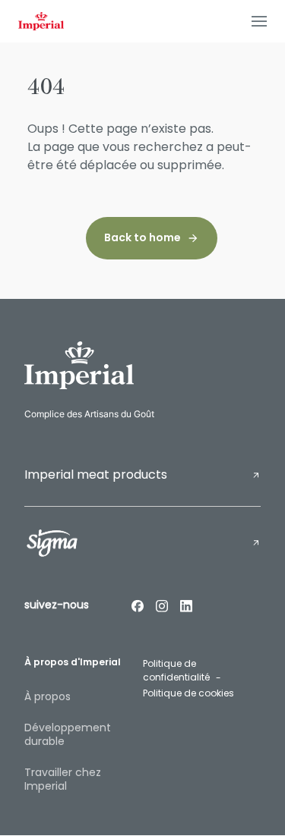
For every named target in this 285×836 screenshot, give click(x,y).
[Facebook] (137, 605)
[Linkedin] (186, 605)
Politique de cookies (188, 693)
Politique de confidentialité (176, 671)
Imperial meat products (95, 474)
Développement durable (67, 734)
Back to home (142, 237)
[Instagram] (162, 605)
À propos (47, 696)
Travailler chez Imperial (62, 779)
